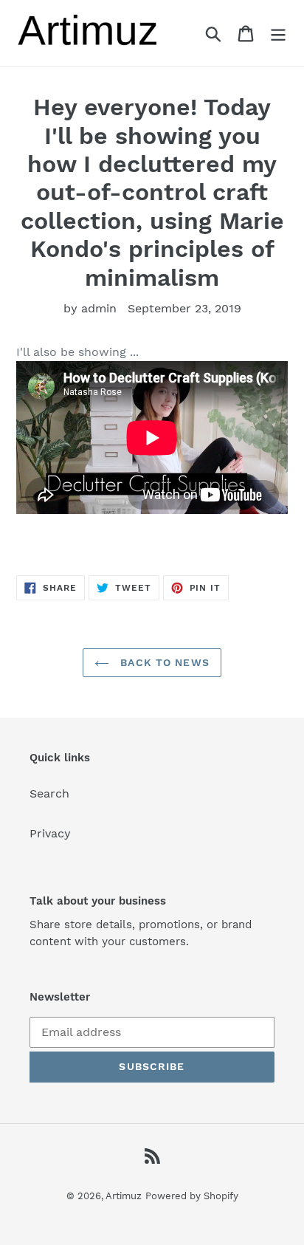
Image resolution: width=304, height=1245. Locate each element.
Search (49, 793)
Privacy (50, 833)
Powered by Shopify (191, 1195)
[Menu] (278, 33)
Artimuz (124, 1195)
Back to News (163, 662)
